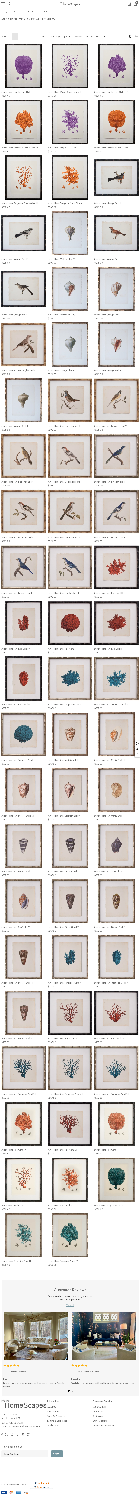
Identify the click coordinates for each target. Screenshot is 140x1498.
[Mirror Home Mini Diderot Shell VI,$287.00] (23, 1013)
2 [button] (73, 1391)
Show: (44, 36)
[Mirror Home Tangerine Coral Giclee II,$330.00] (116, 122)
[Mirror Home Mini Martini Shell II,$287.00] (70, 734)
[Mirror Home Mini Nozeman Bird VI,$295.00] (23, 456)
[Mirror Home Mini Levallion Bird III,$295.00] (70, 567)
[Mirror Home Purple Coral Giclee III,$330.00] (70, 66)
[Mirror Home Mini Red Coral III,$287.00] (116, 567)
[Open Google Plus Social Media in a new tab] (29, 1434)
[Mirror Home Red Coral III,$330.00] (70, 1180)
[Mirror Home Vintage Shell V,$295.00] (116, 289)
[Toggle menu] (3, 4)
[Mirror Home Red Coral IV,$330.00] (23, 1124)
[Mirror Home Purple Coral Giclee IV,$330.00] (116, 66)
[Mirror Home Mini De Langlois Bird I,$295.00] (70, 456)
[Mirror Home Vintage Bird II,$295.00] (23, 289)
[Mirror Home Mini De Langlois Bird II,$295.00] (23, 344)
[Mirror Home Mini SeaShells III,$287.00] (116, 846)
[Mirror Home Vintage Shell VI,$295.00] (70, 233)
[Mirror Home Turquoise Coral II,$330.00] (116, 1180)
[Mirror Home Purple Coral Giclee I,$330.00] (70, 122)
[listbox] (95, 36)
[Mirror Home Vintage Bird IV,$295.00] (23, 233)
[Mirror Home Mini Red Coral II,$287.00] (116, 623)
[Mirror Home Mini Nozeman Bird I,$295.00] (23, 511)
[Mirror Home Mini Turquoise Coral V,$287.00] (70, 957)
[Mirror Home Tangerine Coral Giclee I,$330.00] (70, 177)
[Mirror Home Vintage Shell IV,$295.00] (70, 289)
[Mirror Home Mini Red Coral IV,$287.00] (23, 678)
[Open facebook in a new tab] (2, 1434)
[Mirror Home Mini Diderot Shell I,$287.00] (70, 846)
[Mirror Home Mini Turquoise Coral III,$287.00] (116, 678)
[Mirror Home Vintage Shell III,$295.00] (23, 400)
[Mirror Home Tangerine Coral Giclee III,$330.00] (23, 177)
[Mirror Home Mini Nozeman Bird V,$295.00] (116, 400)
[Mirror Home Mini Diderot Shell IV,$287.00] (116, 901)
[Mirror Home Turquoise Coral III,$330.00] (23, 1235)
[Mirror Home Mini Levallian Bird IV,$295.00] (116, 456)
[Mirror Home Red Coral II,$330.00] (116, 1124)
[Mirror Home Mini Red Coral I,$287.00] (70, 623)
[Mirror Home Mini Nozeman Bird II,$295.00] (70, 511)
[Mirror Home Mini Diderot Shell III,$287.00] (23, 957)
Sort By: (78, 36)
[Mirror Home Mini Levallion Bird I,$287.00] (116, 511)
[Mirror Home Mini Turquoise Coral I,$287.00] (23, 734)
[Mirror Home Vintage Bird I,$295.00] (116, 233)
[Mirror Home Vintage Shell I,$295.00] (70, 344)
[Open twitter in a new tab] (6, 1434)
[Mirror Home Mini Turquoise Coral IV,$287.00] (116, 957)
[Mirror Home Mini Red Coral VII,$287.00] (116, 1013)
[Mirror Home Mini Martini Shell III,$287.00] (116, 734)
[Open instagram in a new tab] (12, 1434)
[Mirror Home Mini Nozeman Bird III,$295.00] (70, 400)
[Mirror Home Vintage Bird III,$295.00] (116, 177)
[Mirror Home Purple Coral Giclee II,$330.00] (23, 66)
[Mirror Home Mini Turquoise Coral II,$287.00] (70, 678)
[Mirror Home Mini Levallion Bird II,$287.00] (23, 567)
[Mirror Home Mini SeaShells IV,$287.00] (23, 901)
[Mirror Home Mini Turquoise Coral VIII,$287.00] (70, 1068)
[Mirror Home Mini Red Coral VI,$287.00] (70, 1124)
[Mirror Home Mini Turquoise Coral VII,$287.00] (116, 1068)
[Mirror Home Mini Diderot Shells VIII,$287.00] (70, 790)
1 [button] (69, 1391)
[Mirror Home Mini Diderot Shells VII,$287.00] (23, 790)
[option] (36, 1350)
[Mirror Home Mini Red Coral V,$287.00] (23, 623)
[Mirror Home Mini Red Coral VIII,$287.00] (70, 1013)
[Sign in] (130, 4)
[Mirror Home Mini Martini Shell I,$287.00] (116, 790)
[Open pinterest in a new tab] (23, 1434)
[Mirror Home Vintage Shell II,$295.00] (116, 344)
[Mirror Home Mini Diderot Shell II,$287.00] (23, 846)
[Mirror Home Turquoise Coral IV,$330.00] (70, 1235)
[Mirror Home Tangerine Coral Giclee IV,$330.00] (23, 122)
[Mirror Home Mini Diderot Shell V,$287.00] (70, 901)
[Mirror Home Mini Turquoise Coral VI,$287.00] (23, 1068)
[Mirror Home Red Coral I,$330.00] (23, 1180)
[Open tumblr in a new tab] (18, 1434)
